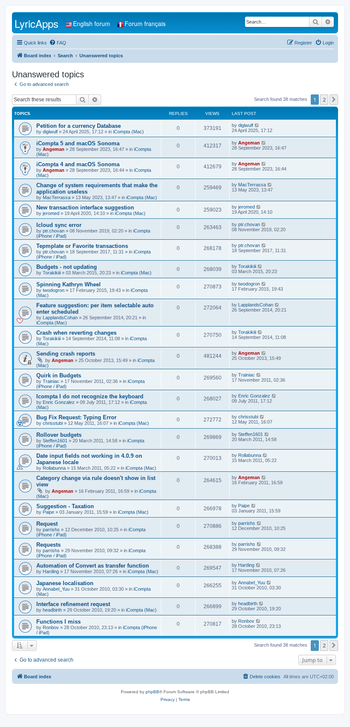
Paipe (48, 512)
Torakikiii (52, 272)
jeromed (51, 213)
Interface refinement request (73, 604)
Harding (51, 571)
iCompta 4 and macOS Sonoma (78, 164)
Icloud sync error (59, 225)
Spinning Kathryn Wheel (68, 284)
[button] (334, 99)
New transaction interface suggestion (85, 207)
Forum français (145, 23)
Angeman (53, 149)
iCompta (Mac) (128, 131)
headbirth (52, 609)
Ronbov (51, 627)
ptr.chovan (53, 230)
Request (47, 524)
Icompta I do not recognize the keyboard (89, 396)
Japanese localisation (64, 583)
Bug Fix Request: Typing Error (76, 417)
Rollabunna (54, 468)
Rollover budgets (59, 435)
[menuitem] (57, 43)
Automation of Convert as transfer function (92, 565)
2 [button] (324, 99)
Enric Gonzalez (59, 402)
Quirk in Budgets (58, 375)
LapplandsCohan (60, 317)
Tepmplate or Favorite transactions (82, 246)
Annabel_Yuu (56, 589)
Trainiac (51, 381)
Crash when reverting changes (76, 333)
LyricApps (36, 23)
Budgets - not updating (66, 267)
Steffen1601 (55, 440)
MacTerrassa (56, 197)
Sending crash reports (65, 353)
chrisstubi (53, 423)
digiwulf (50, 131)
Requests (48, 545)
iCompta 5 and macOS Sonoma (78, 143)
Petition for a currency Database (78, 126)
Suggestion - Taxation (65, 506)
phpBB (152, 691)
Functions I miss (58, 621)
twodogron (53, 290)
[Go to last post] (257, 125)
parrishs (51, 529)
